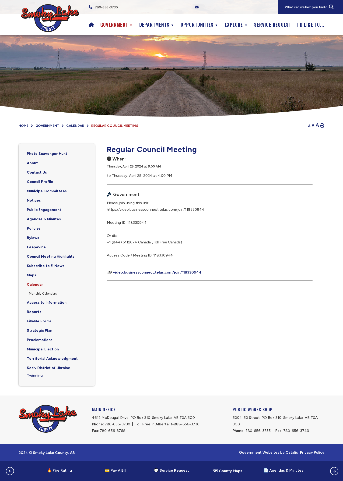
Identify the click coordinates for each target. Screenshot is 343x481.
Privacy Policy (312, 452)
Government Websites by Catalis (268, 452)
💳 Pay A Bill (115, 470)
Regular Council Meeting (114, 126)
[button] (331, 7)
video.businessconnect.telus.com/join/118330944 (157, 272)
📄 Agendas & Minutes (283, 470)
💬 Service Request (171, 470)
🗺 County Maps (227, 471)
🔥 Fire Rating (59, 470)
